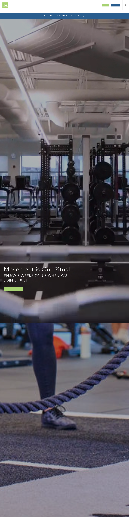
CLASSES (66, 5)
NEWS (98, 5)
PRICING (115, 5)
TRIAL (105, 5)
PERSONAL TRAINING (88, 5)
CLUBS (60, 5)
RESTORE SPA (75, 5)
